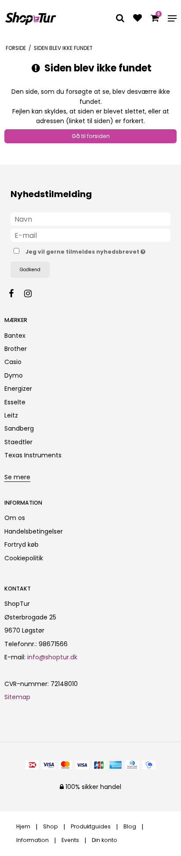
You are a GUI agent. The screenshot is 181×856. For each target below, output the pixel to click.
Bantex (14, 335)
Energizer (18, 388)
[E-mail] (90, 234)
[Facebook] (15, 293)
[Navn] (90, 218)
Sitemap (17, 697)
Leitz (11, 415)
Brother (15, 348)
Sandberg (19, 428)
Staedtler (18, 442)
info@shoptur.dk (52, 657)
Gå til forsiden (91, 136)
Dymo (13, 375)
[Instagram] (32, 293)
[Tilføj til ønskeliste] (137, 18)
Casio (13, 361)
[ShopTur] (30, 18)
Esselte (14, 402)
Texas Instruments (33, 455)
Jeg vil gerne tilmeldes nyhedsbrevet (84, 250)
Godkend (30, 269)
